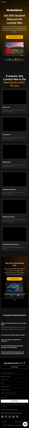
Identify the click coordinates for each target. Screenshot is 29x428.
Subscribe (14, 401)
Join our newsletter (8, 393)
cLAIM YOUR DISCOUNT (14, 37)
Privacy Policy (4, 406)
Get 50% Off (14, 278)
